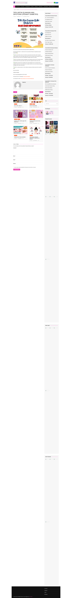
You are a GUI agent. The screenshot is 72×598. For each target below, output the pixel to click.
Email (14, 159)
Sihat (34, 119)
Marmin (15, 16)
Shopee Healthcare (52, 6)
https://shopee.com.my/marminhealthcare (27, 78)
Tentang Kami (27, 6)
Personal (28, 16)
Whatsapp (45, 594)
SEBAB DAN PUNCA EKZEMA (20, 137)
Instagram (45, 590)
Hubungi (36, 6)
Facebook (45, 588)
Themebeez (30, 596)
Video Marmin (46, 6)
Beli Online (40, 6)
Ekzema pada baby (33, 105)
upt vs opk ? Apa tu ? (18, 105)
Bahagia (25, 16)
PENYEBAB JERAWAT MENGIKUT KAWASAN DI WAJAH (34, 138)
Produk (32, 6)
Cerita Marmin (18, 6)
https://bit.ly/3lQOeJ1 (26, 76)
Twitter (45, 592)
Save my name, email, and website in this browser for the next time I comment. (25, 167)
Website (14, 163)
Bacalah (22, 6)
